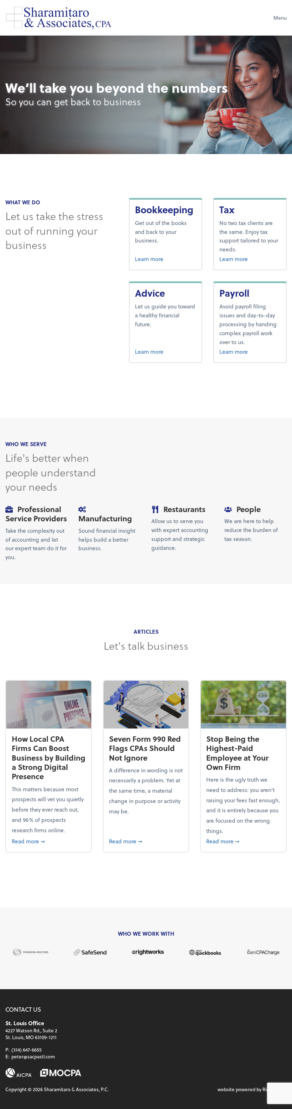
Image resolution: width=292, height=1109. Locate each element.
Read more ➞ (49, 841)
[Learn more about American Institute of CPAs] (18, 1073)
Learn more (165, 258)
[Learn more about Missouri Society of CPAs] (60, 1073)
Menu (280, 17)
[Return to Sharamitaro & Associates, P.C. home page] (58, 17)
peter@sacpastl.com (33, 1056)
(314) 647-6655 (26, 1049)
